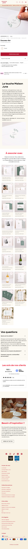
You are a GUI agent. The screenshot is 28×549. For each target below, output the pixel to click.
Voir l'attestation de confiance (14, 373)
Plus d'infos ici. (5, 349)
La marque (4, 467)
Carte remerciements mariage (8, 494)
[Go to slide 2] (13, 33)
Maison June (3, 38)
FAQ (2, 510)
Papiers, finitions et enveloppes (8, 507)
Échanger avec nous (6, 512)
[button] (24, 5)
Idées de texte (5, 505)
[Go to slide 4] (15, 33)
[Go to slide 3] (14, 33)
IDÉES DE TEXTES (8, 441)
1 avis (11, 36)
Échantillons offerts (6, 503)
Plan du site (4, 526)
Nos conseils (4, 471)
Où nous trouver (5, 478)
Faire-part (4, 493)
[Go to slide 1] (12, 33)
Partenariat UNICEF (6, 473)
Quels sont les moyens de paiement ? (11, 351)
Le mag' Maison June (6, 469)
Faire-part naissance (6, 489)
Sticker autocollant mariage (15, 38)
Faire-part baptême (6, 491)
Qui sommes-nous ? (6, 480)
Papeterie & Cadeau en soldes (8, 496)
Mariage (7, 38)
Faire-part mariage (6, 487)
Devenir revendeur (6, 477)
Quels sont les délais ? (7, 336)
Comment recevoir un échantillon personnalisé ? (10, 355)
